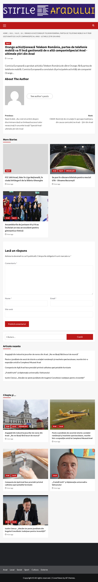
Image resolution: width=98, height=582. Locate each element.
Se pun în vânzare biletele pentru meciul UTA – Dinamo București (71, 179)
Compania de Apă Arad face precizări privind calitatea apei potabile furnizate (38, 367)
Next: (71, 119)
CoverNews (57, 578)
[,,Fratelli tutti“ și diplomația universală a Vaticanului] (72, 464)
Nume (8, 298)
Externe (44, 569)
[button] (5, 25)
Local (14, 426)
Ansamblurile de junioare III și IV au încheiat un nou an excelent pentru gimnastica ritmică (22, 227)
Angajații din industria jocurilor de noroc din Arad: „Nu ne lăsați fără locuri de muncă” (41, 354)
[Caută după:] (36, 337)
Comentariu (11, 263)
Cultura (35, 569)
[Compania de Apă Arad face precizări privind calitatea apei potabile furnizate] (25, 464)
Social (19, 569)
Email (53, 298)
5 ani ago (10, 58)
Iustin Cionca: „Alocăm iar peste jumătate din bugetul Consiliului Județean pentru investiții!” (45, 378)
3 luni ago (10, 439)
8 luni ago (10, 184)
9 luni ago (57, 184)
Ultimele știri (70, 171)
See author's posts (40, 96)
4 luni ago (57, 442)
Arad (54, 171)
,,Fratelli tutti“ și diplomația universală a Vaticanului (27, 372)
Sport (8, 43)
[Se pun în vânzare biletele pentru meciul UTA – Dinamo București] (72, 159)
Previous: (23, 122)
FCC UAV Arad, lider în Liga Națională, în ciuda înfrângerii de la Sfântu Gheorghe (24, 179)
